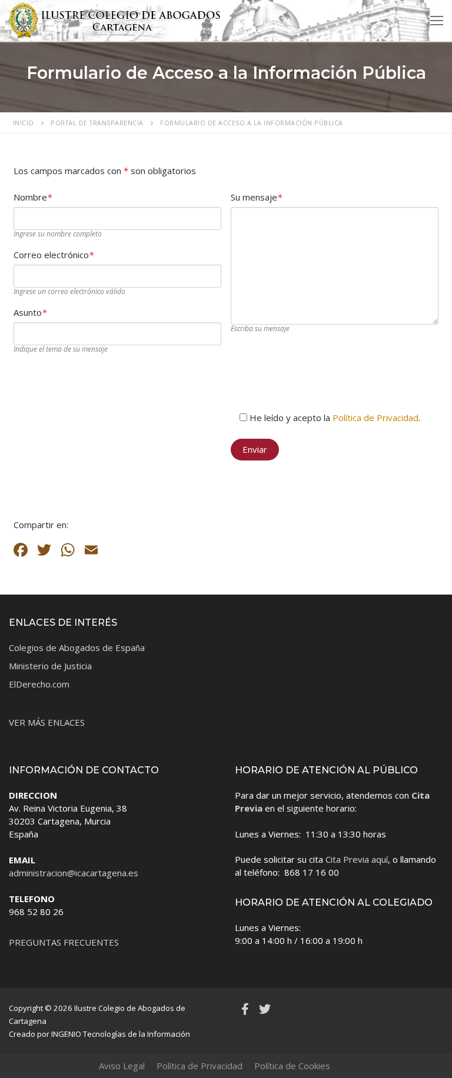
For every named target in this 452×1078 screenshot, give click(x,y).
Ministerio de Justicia (50, 666)
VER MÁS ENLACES (47, 722)
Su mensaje (256, 197)
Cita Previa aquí (356, 859)
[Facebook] (245, 1009)
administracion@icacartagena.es (73, 873)
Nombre (33, 197)
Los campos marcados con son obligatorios (105, 170)
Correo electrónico (54, 255)
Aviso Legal (122, 1066)
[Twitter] (265, 1009)
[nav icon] (436, 20)
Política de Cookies (292, 1066)
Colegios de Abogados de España (77, 647)
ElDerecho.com (39, 684)
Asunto (30, 312)
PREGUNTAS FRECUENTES (64, 942)
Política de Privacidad (375, 417)
